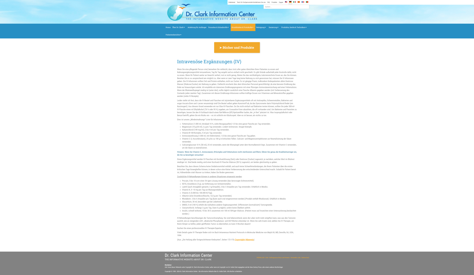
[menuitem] (231, 2)
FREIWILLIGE (261, 257)
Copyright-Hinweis (244, 239)
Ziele (266, 257)
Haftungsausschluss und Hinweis (279, 257)
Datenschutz (305, 257)
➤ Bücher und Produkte (237, 47)
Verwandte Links (295, 257)
